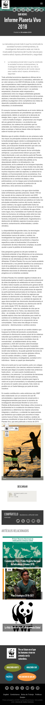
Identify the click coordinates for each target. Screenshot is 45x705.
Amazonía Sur (31, 667)
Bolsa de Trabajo (27, 695)
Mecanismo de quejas (27, 676)
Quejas (22, 697)
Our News (22, 14)
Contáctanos (15, 695)
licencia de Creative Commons (25, 702)
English (6, 695)
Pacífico (9, 676)
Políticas (38, 695)
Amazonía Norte (13, 667)
